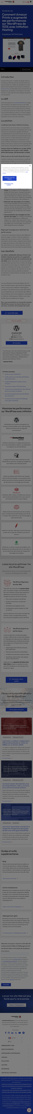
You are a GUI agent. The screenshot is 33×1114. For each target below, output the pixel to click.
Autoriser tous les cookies (10, 178)
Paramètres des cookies (8, 184)
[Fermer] (30, 165)
